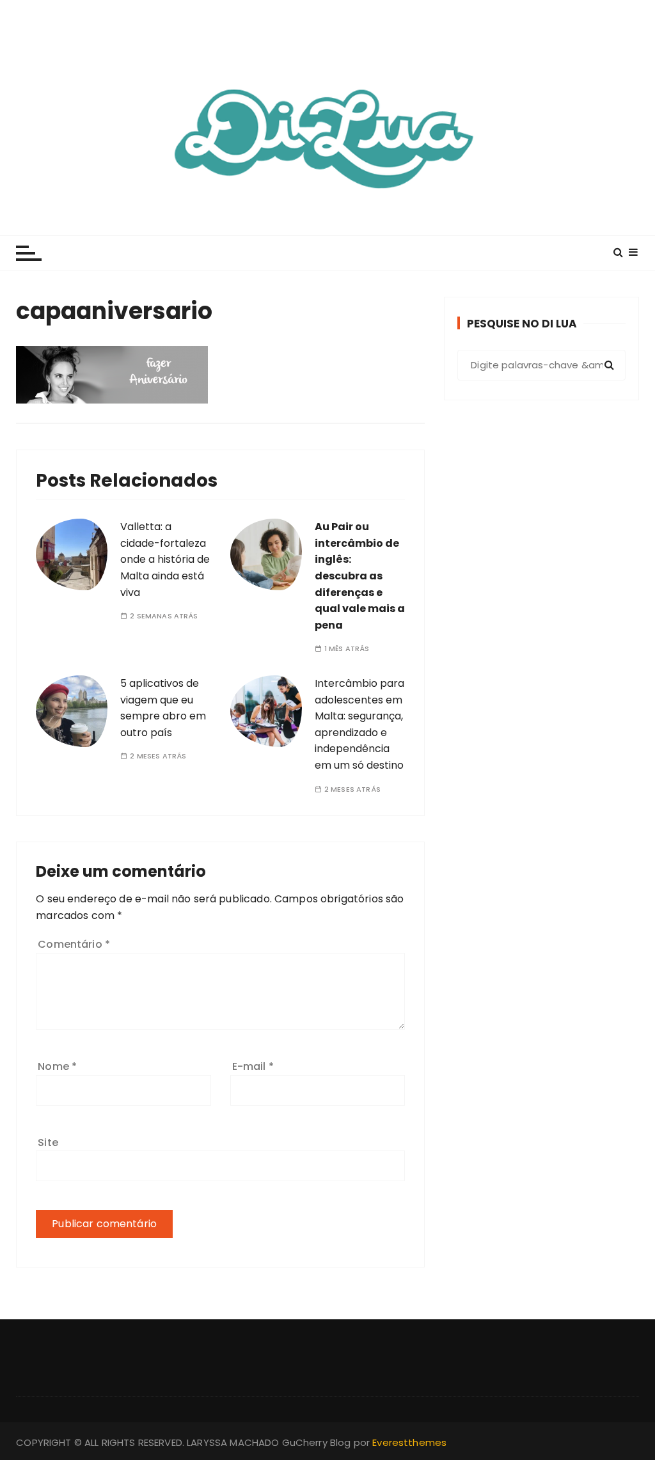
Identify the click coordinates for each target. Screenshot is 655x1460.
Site (48, 1142)
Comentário (74, 944)
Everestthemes (409, 1442)
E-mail (253, 1066)
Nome (57, 1066)
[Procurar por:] (541, 365)
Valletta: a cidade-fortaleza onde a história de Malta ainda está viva (165, 559)
